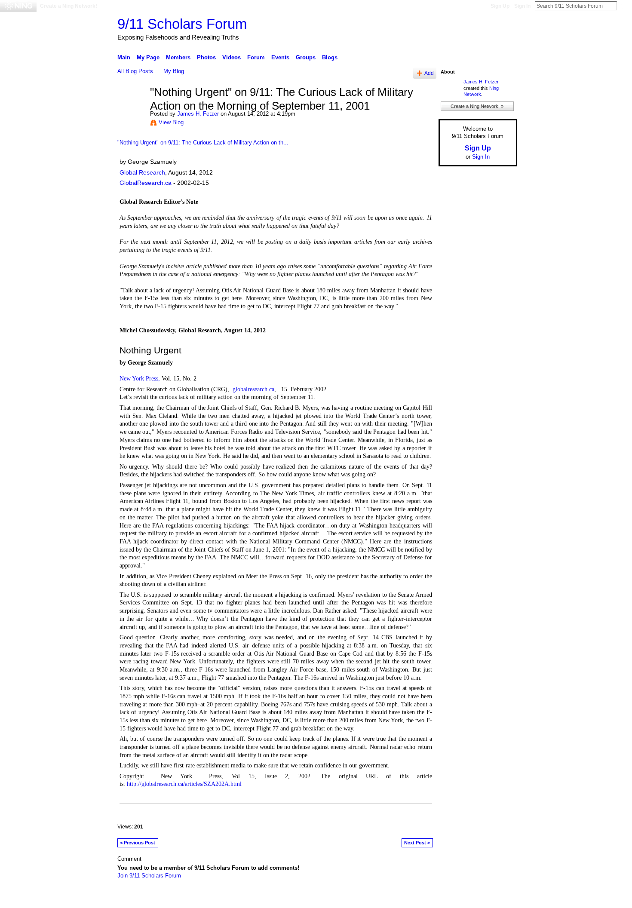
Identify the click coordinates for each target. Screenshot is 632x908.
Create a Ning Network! (68, 6)
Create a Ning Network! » (477, 106)
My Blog (173, 71)
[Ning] (18, 6)
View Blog (171, 122)
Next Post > (417, 842)
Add (429, 73)
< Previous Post (137, 842)
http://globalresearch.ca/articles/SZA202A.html (184, 783)
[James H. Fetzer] (131, 110)
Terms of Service (498, 898)
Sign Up (500, 6)
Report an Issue (453, 898)
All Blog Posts (135, 71)
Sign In (522, 6)
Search (623, 5)
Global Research (142, 172)
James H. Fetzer (198, 113)
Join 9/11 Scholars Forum (149, 875)
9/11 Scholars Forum (182, 24)
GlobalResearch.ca (146, 182)
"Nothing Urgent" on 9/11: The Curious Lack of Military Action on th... (202, 142)
